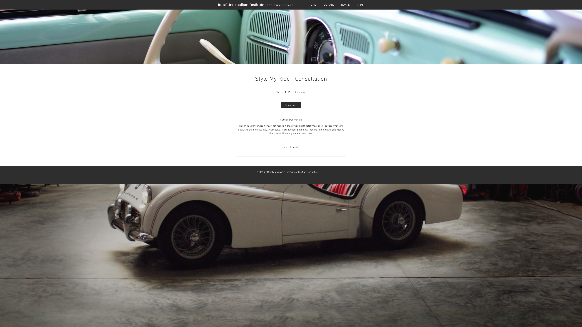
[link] (291, 105)
